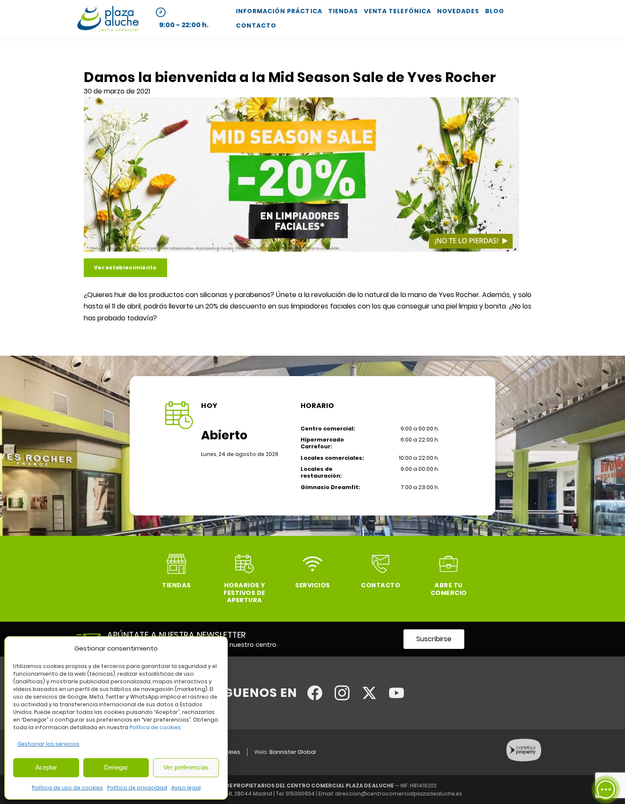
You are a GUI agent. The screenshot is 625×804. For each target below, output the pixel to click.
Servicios (312, 585)
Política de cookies (155, 727)
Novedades (458, 11)
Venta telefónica (397, 11)
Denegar (116, 767)
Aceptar (46, 767)
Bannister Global (293, 752)
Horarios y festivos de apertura (244, 592)
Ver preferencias (186, 767)
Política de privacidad (137, 787)
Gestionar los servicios (48, 743)
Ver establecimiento (125, 267)
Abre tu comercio (449, 589)
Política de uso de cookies (67, 787)
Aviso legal (186, 787)
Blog (494, 11)
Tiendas (343, 11)
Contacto (256, 25)
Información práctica (279, 11)
